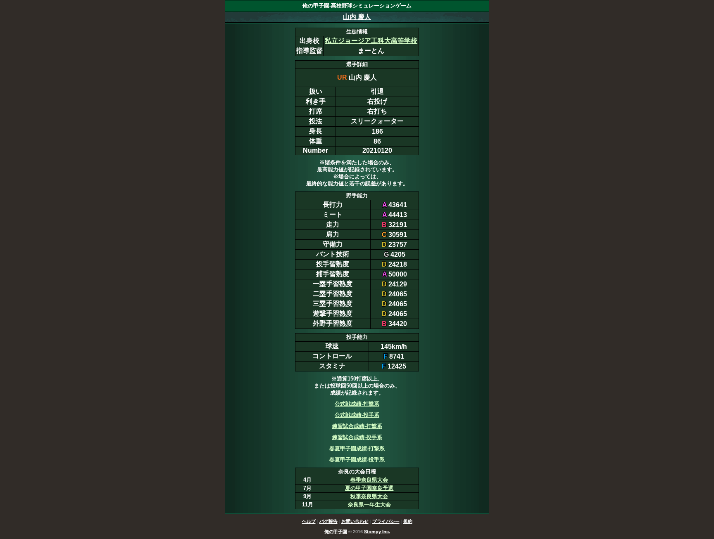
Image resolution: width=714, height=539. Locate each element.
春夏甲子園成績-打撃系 (357, 448)
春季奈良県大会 (369, 480)
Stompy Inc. (377, 531)
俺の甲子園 (335, 531)
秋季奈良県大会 (369, 496)
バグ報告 (328, 521)
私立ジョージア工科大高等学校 (371, 40)
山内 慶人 (357, 16)
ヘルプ (309, 521)
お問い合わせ (355, 521)
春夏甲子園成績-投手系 (357, 459)
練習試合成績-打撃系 (357, 426)
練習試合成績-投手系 (357, 437)
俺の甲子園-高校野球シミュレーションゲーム (357, 5)
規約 (407, 521)
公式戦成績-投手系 (357, 415)
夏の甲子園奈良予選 (369, 488)
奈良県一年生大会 (369, 504)
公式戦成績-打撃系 (357, 404)
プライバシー (386, 521)
